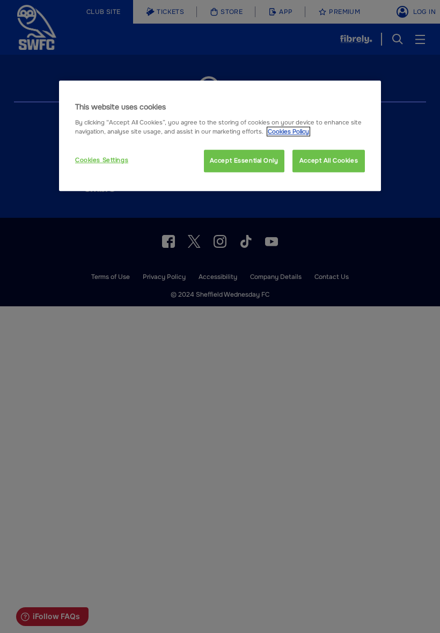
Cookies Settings (101, 160)
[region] (220, 135)
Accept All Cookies (328, 160)
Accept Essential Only (244, 160)
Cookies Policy (288, 131)
